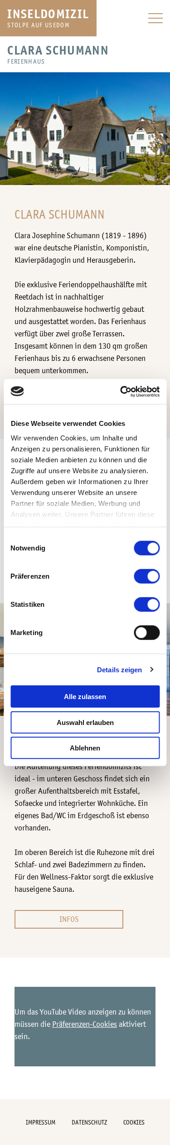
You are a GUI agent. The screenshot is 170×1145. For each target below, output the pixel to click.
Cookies (134, 1122)
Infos (69, 919)
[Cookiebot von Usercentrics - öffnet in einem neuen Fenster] (121, 391)
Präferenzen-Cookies (84, 1024)
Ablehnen (85, 748)
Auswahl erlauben (85, 722)
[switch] (147, 576)
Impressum (40, 1122)
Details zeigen (119, 669)
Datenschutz (89, 1122)
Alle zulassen (85, 696)
